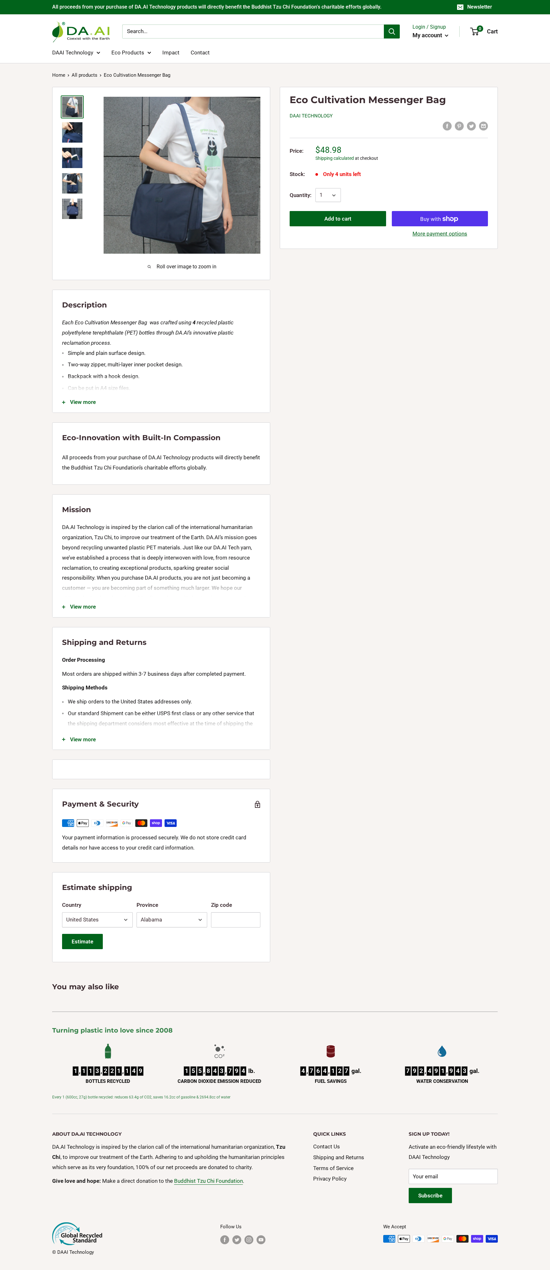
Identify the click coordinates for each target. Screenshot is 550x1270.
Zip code (221, 905)
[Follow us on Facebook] (224, 1239)
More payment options (439, 234)
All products (84, 75)
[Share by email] (483, 126)
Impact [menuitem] (171, 52)
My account (427, 35)
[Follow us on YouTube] (261, 1239)
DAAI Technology (311, 116)
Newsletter (479, 7)
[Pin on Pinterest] (459, 126)
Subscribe (430, 1195)
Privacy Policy (330, 1178)
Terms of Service (333, 1168)
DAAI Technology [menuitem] (72, 52)
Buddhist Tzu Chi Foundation (208, 1181)
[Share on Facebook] (447, 126)
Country (71, 905)
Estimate (82, 941)
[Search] (392, 32)
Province (147, 905)
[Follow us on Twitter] (236, 1239)
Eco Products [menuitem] (127, 52)
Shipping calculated (334, 158)
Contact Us (326, 1146)
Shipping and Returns (338, 1157)
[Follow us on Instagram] (248, 1239)
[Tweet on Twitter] (471, 126)
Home (58, 75)
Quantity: (301, 195)
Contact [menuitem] (200, 52)
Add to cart (337, 219)
